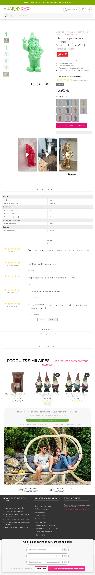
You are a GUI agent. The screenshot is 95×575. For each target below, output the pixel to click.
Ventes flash (40, 512)
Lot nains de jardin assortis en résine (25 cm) (47, 395)
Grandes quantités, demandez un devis (17, 523)
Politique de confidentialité (16, 527)
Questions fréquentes (13, 511)
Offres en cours (41, 509)
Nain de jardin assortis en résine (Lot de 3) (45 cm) (77, 395)
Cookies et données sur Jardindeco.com (47, 541)
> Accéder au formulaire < (76, 509)
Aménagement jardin (65, 32)
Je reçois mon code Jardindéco (47, 420)
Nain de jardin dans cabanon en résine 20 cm (17, 395)
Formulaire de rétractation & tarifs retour (16, 515)
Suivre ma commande (14, 508)
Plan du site (40, 535)
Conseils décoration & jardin (47, 528)
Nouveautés (40, 519)
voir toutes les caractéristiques (69, 76)
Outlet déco (40, 515)
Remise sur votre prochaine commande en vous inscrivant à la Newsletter (47, 412)
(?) (45, 550)
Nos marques (41, 522)
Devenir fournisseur (43, 532)
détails (27, 544)
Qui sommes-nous (43, 506)
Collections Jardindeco (45, 525)
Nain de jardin (70, 34)
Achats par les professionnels (17, 519)
